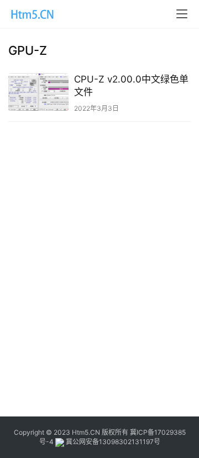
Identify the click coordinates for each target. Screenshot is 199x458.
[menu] (181, 14)
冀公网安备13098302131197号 (112, 442)
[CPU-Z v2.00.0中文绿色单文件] (38, 92)
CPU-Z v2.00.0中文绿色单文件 (131, 85)
